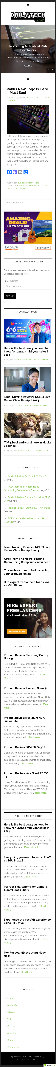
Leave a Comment (41, 360)
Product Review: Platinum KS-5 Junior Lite (29, 508)
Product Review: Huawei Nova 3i (25, 688)
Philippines (19, 188)
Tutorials (28, 38)
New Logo (41, 185)
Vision (10, 1019)
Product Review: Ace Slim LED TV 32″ (27, 476)
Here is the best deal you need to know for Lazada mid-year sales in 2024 (26, 351)
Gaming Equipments (27, 185)
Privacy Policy (21, 1060)
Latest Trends (32, 183)
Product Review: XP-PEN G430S (24, 747)
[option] (28, 49)
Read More (28, 66)
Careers (11, 1026)
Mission (11, 1012)
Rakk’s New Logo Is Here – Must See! (27, 91)
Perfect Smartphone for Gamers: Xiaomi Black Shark (26, 888)
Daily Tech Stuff (28, 17)
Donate (11, 1040)
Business (22, 183)
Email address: (11, 281)
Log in (44, 1057)
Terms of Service (33, 1060)
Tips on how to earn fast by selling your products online (26, 572)
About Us (12, 1005)
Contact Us (13, 1047)
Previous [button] (48, 70)
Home (10, 998)
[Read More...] (34, 737)
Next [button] (53, 70)
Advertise (12, 1033)
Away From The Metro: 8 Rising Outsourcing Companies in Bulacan (27, 560)
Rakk (26, 188)
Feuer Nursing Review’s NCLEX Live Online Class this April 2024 (27, 398)
